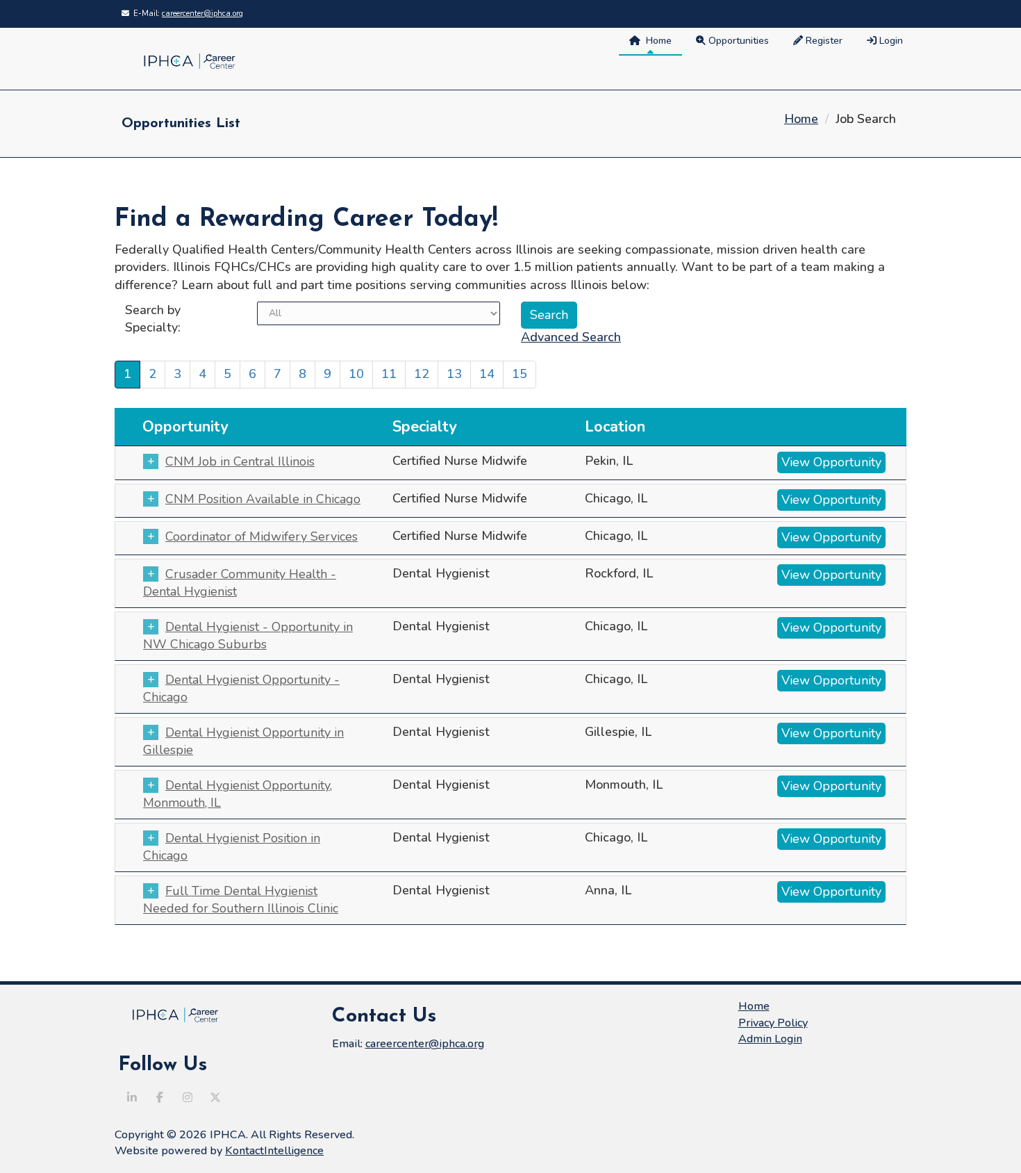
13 (454, 374)
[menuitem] (886, 42)
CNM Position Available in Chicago (262, 499)
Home (656, 40)
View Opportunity (831, 462)
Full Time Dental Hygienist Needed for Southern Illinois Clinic (240, 900)
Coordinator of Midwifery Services (261, 536)
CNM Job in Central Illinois (240, 461)
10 (356, 374)
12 (421, 374)
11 (389, 374)
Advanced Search (571, 337)
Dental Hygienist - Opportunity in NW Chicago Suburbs (248, 635)
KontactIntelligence (274, 1150)
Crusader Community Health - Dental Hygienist (239, 583)
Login (890, 40)
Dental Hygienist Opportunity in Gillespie (243, 741)
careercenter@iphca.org (202, 13)
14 (487, 374)
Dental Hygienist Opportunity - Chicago (241, 688)
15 (519, 374)
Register (822, 40)
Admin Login (770, 1039)
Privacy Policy (773, 1023)
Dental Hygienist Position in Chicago (231, 847)
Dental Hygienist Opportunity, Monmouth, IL (237, 794)
